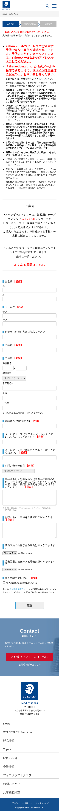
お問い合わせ (11, 783)
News (6, 723)
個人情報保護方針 (17, 589)
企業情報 (8, 766)
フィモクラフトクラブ (17, 775)
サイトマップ (41, 803)
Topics (7, 749)
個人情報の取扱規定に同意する (21, 582)
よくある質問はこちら (29, 264)
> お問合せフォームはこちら (29, 656)
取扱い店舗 (10, 758)
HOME (5, 14)
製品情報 (8, 740)
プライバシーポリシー (22, 803)
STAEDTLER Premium (17, 732)
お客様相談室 (11, 792)
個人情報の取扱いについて (32, 188)
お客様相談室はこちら (30, 664)
